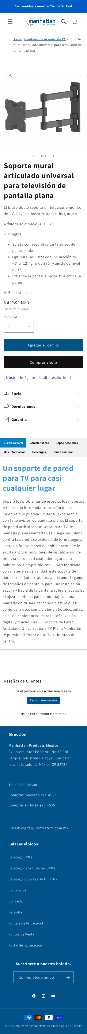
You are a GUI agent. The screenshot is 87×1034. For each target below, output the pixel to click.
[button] (10, 21)
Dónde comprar (63, 452)
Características (39, 443)
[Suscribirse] (67, 977)
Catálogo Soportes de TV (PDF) (32, 879)
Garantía (15, 912)
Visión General (13, 443)
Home (17, 39)
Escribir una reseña (43, 700)
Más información (15, 452)
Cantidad (10, 317)
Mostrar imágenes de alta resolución (37, 377)
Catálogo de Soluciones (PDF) (31, 868)
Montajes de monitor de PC (45, 39)
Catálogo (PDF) (20, 857)
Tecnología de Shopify (67, 1026)
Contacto (15, 901)
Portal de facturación (25, 945)
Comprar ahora (43, 362)
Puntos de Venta (21, 934)
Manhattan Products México (34, 1026)
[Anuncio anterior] (8, 6)
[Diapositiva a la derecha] (53, 156)
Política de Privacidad (25, 923)
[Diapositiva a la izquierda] (33, 156)
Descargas (39, 452)
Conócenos (17, 890)
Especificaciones (67, 443)
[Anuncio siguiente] (78, 6)
